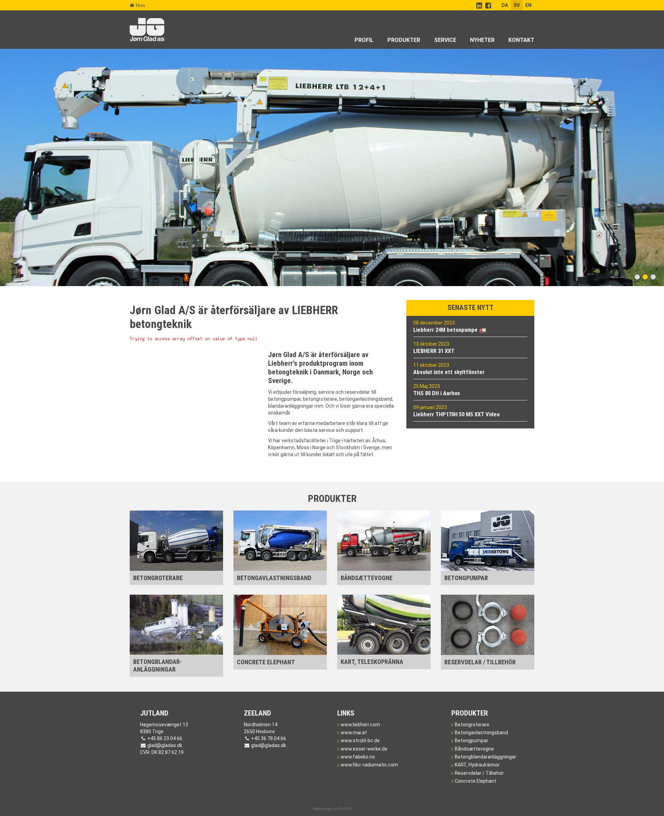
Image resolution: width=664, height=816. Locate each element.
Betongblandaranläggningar (485, 757)
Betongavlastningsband (481, 732)
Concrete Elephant (475, 781)
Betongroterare (472, 724)
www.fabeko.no (358, 757)
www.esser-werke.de (364, 749)
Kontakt (521, 40)
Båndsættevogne (474, 749)
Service (445, 40)
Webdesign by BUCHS (332, 809)
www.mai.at (354, 732)
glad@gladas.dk (164, 745)
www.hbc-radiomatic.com (369, 765)
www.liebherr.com (360, 724)
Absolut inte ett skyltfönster (449, 372)
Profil (364, 40)
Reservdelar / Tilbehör (479, 773)
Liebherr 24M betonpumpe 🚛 (449, 329)
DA (504, 5)
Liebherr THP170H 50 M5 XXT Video (456, 414)
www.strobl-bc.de (360, 740)
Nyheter (482, 40)
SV (517, 5)
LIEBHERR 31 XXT (433, 350)
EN (528, 5)
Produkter (403, 40)
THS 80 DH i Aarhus (436, 393)
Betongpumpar (471, 740)
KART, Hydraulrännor (477, 765)
